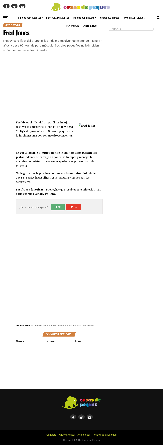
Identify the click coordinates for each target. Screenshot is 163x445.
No (75, 207)
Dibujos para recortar (57, 17)
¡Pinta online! (90, 26)
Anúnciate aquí (67, 434)
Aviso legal (84, 434)
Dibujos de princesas (83, 17)
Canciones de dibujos (134, 17)
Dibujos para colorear (29, 17)
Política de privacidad (104, 434)
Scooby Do (80, 325)
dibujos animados (46, 325)
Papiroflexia (72, 26)
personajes (65, 325)
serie (91, 325)
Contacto (51, 434)
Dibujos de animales (109, 17)
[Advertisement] (59, 90)
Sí (59, 207)
